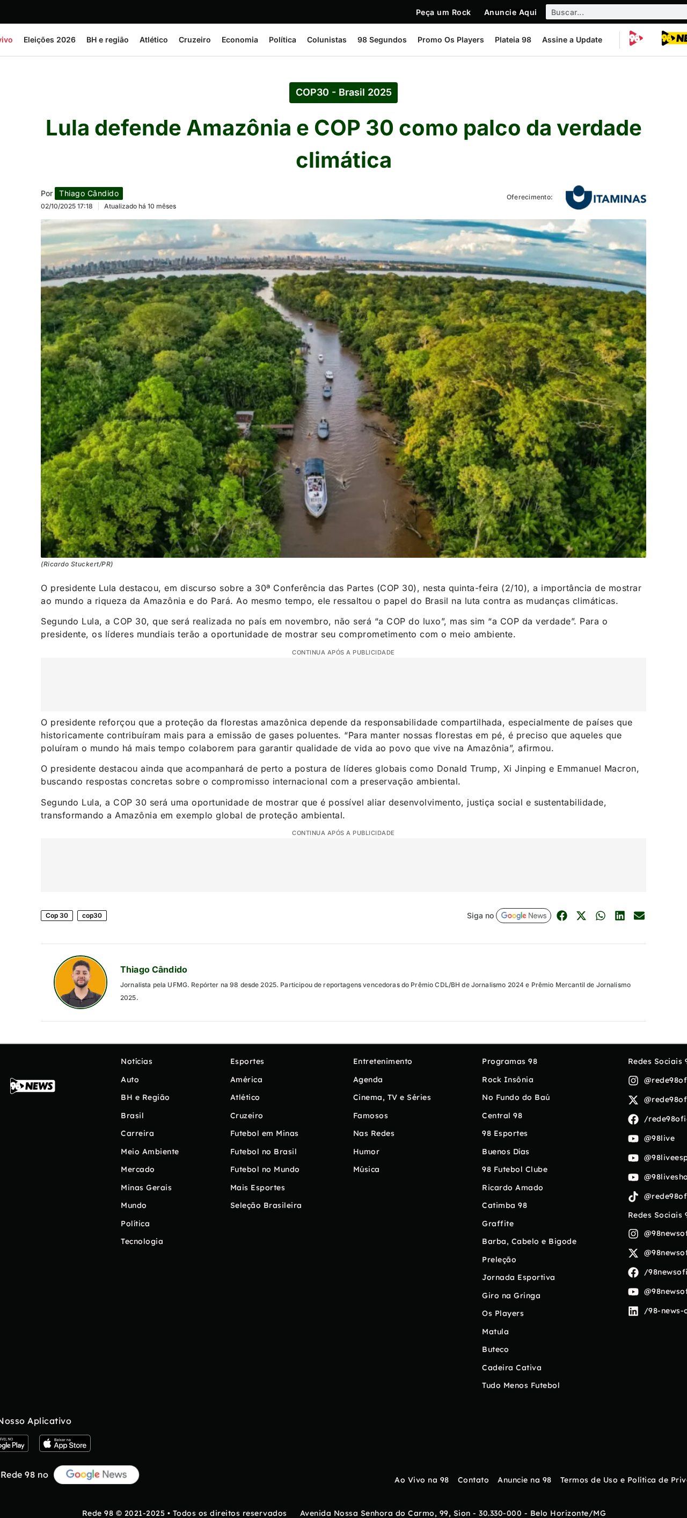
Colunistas (327, 39)
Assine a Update (572, 39)
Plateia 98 (513, 39)
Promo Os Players (451, 39)
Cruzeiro (195, 39)
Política (282, 39)
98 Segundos (382, 39)
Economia (240, 39)
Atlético (154, 39)
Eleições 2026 (50, 39)
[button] (561, 916)
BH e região (107, 39)
